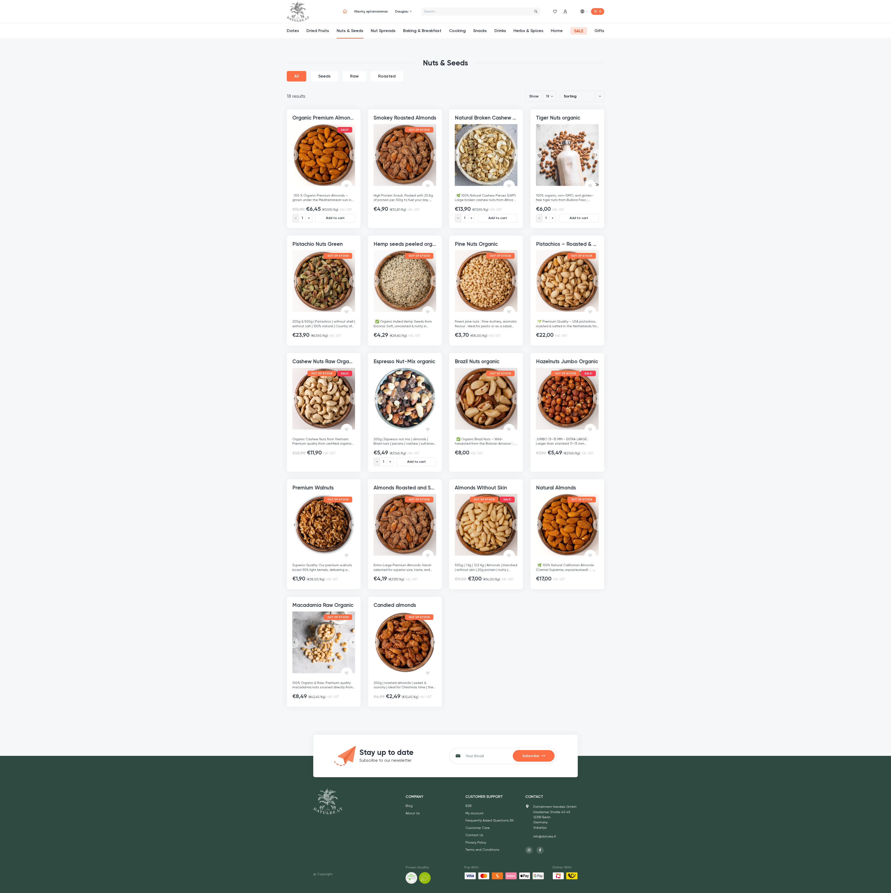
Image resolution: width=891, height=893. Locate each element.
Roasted (387, 76)
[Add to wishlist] (346, 186)
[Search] (536, 11)
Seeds (324, 76)
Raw (354, 76)
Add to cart (335, 218)
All (296, 76)
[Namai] (345, 11)
